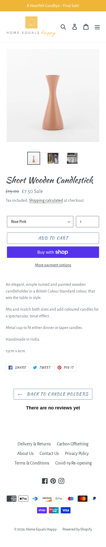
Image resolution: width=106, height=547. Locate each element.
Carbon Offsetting (73, 444)
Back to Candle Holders (56, 394)
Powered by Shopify (77, 529)
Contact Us (49, 453)
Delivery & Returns (34, 444)
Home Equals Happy (41, 529)
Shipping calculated (46, 200)
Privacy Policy (77, 453)
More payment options (53, 265)
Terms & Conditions (31, 463)
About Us (25, 453)
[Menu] (97, 27)
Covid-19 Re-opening (73, 463)
